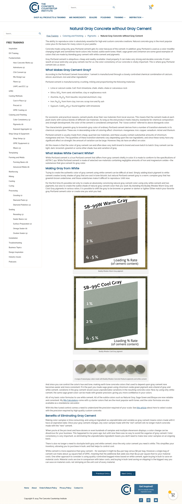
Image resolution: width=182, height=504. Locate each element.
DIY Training (13, 53)
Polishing (106, 17)
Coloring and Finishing (18, 115)
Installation (13, 238)
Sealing (12, 210)
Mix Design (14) (19, 77)
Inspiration (13, 49)
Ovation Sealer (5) (20, 233)
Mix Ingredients (77, 17)
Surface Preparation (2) (22, 224)
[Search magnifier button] (113, 7)
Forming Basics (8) (20, 162)
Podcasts (12, 262)
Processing (13, 191)
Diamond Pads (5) (20, 200)
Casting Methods (16, 96)
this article (141, 408)
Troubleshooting (15, 243)
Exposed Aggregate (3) (22, 129)
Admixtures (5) (19, 67)
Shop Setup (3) (19, 138)
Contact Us (78, 488)
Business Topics (15, 247)
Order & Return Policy (48, 488)
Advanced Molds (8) (21, 167)
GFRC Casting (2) (20, 110)
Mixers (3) (17, 148)
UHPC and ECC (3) (20, 86)
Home (26, 488)
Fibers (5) (17, 82)
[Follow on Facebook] (141, 500)
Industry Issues (15, 257)
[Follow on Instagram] (148, 500)
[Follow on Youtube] (156, 500)
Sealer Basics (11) (20, 219)
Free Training (52, 36)
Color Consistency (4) (21, 120)
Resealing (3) (18, 214)
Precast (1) (17, 105)
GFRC (11, 91)
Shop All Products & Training (50, 17)
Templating (13, 153)
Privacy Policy (65, 488)
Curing (11, 186)
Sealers (93, 17)
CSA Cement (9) (19, 72)
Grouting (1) (17, 195)
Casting (12, 181)
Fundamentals (14, 58)
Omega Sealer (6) (20, 228)
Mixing (11, 176)
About (34, 488)
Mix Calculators (70, 400)
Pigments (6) (18, 124)
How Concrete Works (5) (23, 63)
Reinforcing (13, 172)
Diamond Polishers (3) (22, 205)
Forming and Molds (17, 157)
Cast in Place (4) (19, 101)
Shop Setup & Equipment (19, 134)
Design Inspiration (16, 252)
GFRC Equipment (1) (21, 143)
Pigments (92, 36)
